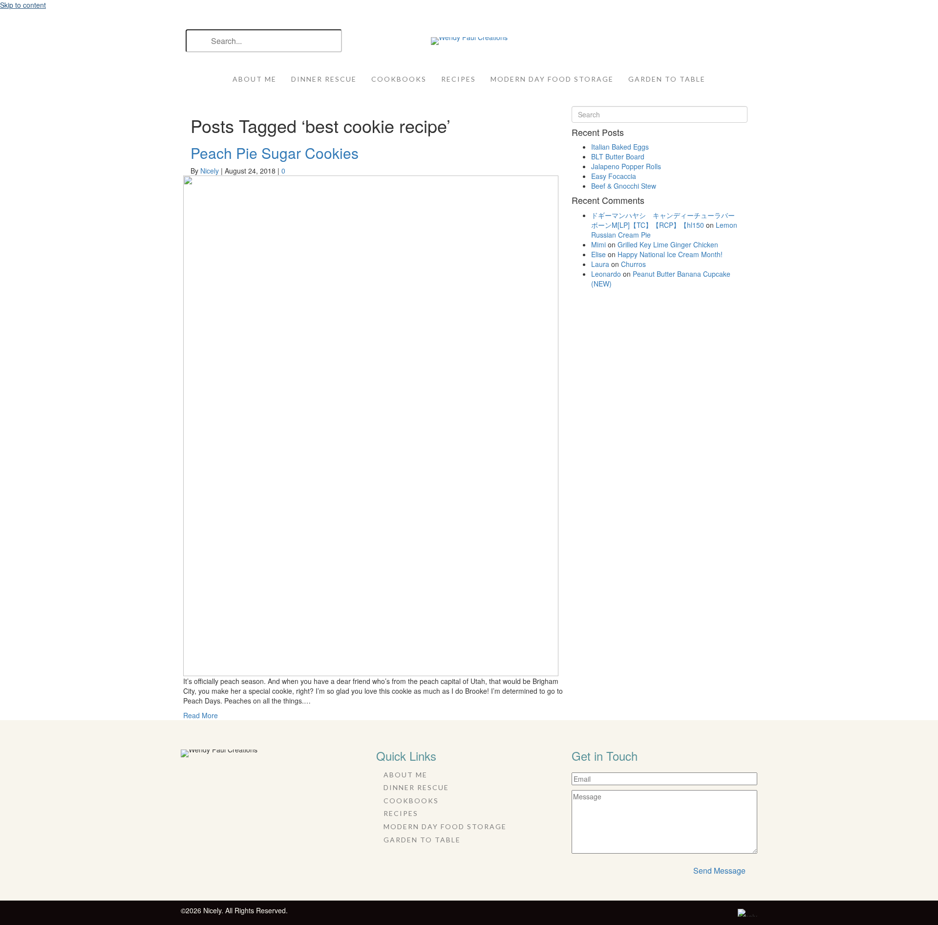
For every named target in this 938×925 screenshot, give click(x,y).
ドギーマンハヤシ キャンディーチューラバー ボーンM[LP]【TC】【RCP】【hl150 (666, 220)
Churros (633, 264)
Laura (600, 264)
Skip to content (23, 5)
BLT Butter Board (617, 156)
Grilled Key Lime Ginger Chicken (668, 244)
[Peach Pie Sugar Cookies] (370, 425)
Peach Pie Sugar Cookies (275, 152)
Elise (598, 254)
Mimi (598, 244)
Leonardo (606, 274)
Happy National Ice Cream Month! (670, 254)
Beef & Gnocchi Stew (623, 186)
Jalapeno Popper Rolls (626, 166)
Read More (200, 715)
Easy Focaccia (613, 176)
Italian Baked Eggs (620, 147)
